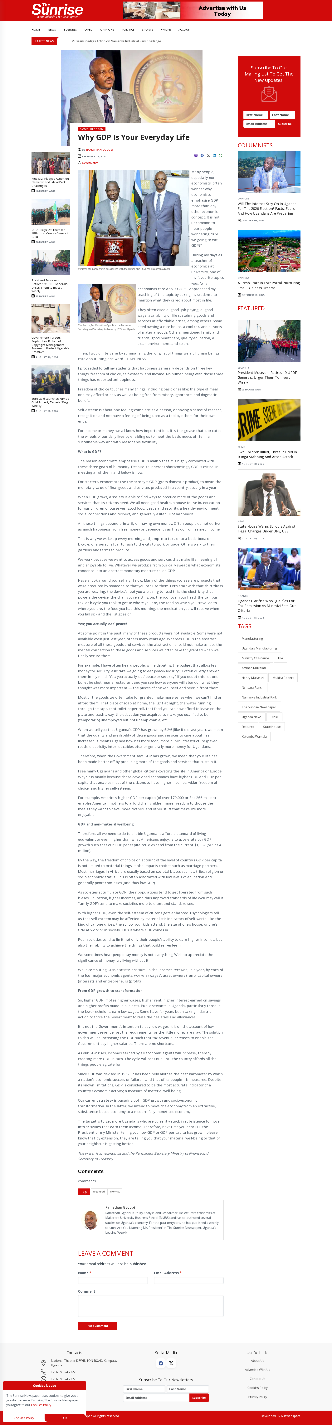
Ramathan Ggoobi (99, 149)
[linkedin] (214, 155)
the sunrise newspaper (259, 707)
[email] (196, 155)
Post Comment (97, 1326)
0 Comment (90, 163)
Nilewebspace (290, 1416)
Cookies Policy (257, 1388)
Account (185, 29)
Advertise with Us (257, 1370)
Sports (147, 29)
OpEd (88, 29)
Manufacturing (252, 638)
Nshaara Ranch (252, 687)
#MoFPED (115, 1191)
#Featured (99, 1191)
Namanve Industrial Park (259, 697)
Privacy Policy (257, 1397)
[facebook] (202, 155)
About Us (257, 1361)
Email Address (168, 1272)
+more (166, 29)
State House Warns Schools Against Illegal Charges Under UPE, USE (266, 528)
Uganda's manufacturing (259, 648)
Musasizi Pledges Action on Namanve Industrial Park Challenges (116, 41)
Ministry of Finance (255, 658)
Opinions (244, 198)
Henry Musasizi (253, 678)
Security (243, 367)
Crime (241, 447)
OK (65, 1418)
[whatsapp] (220, 155)
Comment (86, 1291)
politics (128, 29)
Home (36, 29)
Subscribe (285, 124)
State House (272, 727)
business (70, 29)
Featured (248, 727)
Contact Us (257, 1379)
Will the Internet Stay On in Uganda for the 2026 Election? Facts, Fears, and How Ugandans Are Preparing (267, 208)
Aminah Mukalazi (254, 668)
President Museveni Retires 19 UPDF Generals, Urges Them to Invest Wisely (267, 377)
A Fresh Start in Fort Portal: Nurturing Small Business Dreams (269, 285)
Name (84, 1272)
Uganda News (251, 717)
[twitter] (208, 155)
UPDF (274, 717)
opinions (107, 29)
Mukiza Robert (282, 678)
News (241, 521)
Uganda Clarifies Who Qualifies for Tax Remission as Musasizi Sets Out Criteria (267, 606)
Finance (243, 596)
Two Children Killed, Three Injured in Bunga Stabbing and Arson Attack (267, 454)
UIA (280, 658)
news (52, 29)
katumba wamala (254, 736)
